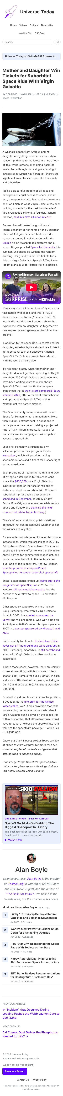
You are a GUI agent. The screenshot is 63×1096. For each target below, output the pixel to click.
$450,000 (21, 481)
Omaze (6, 242)
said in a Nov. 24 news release (32, 217)
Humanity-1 (9, 455)
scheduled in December (16, 498)
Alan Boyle (11, 94)
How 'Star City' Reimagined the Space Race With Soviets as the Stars (34, 945)
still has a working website (28, 589)
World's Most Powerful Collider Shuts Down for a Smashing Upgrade (34, 930)
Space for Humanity (43, 247)
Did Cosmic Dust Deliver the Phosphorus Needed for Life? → (30, 1034)
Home (13, 25)
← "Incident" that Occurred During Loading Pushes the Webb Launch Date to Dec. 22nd (31, 1013)
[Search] (58, 42)
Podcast (34, 25)
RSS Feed (40, 33)
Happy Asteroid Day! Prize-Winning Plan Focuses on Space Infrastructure (34, 960)
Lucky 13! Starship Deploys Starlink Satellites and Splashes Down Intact (33, 915)
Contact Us (23, 1079)
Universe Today (37, 12)
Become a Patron (14, 1071)
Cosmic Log (16, 883)
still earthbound (50, 650)
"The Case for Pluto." (20, 894)
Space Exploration (12, 98)
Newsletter (47, 25)
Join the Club (25, 33)
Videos (23, 25)
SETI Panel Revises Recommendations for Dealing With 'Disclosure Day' (35, 975)
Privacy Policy (39, 1079)
